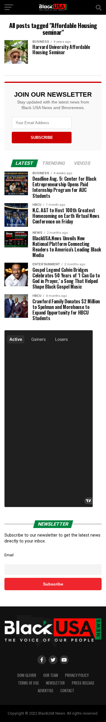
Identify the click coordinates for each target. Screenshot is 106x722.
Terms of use (28, 683)
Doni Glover (26, 675)
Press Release (83, 683)
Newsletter (55, 683)
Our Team (50, 675)
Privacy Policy (77, 675)
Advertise (45, 690)
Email (9, 555)
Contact (67, 690)
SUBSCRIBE (42, 137)
